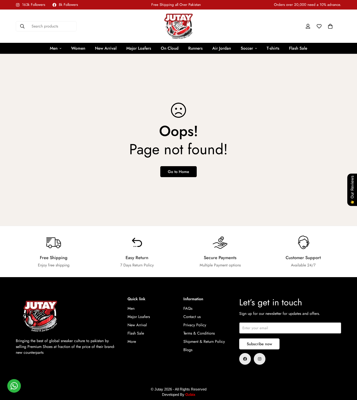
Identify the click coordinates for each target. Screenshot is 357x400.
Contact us (192, 316)
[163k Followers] (259, 359)
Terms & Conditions (199, 333)
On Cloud (169, 48)
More (132, 341)
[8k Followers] (245, 359)
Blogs (187, 350)
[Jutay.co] (178, 26)
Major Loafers (138, 48)
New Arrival (106, 48)
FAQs (187, 308)
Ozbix (190, 394)
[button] (330, 26)
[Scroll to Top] (347, 373)
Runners (195, 48)
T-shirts (273, 48)
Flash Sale (298, 48)
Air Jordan (221, 48)
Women (78, 48)
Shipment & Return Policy (204, 341)
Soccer (247, 48)
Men (54, 48)
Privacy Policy (194, 325)
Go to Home (178, 171)
